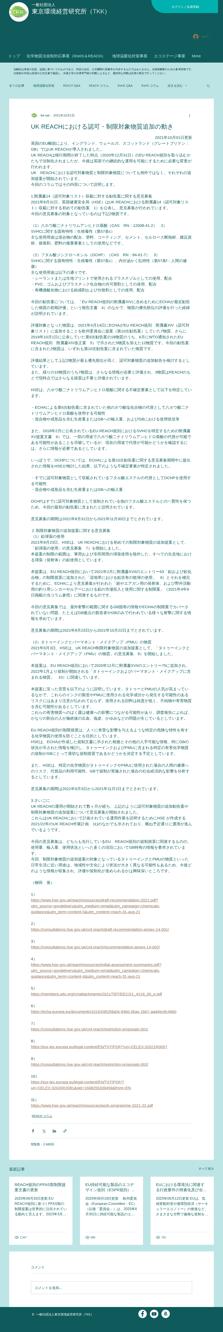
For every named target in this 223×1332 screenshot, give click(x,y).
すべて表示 (206, 1168)
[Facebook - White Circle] (142, 1314)
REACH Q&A (71, 85)
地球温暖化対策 (43, 85)
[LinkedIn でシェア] (54, 1131)
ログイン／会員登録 (185, 7)
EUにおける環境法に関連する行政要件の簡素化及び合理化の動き (181, 1187)
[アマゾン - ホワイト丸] (165, 1314)
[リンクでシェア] (65, 1131)
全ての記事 (16, 85)
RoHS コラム (150, 85)
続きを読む (175, 85)
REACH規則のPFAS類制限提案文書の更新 (40, 1187)
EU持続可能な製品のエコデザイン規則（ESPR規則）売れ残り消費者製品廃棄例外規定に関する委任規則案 (110, 1187)
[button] (208, 85)
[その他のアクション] (189, 115)
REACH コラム (99, 85)
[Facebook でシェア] (33, 1131)
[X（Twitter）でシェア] (44, 1131)
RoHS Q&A (125, 85)
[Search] (213, 36)
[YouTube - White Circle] (154, 1314)
